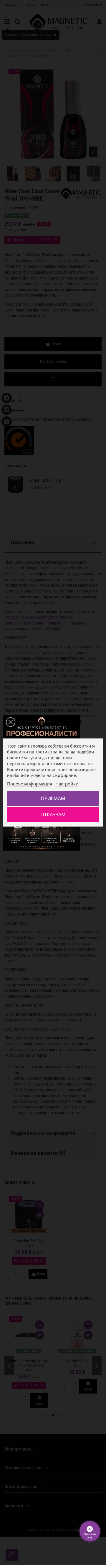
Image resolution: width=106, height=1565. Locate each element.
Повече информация (29, 784)
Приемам (53, 798)
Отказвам (53, 814)
